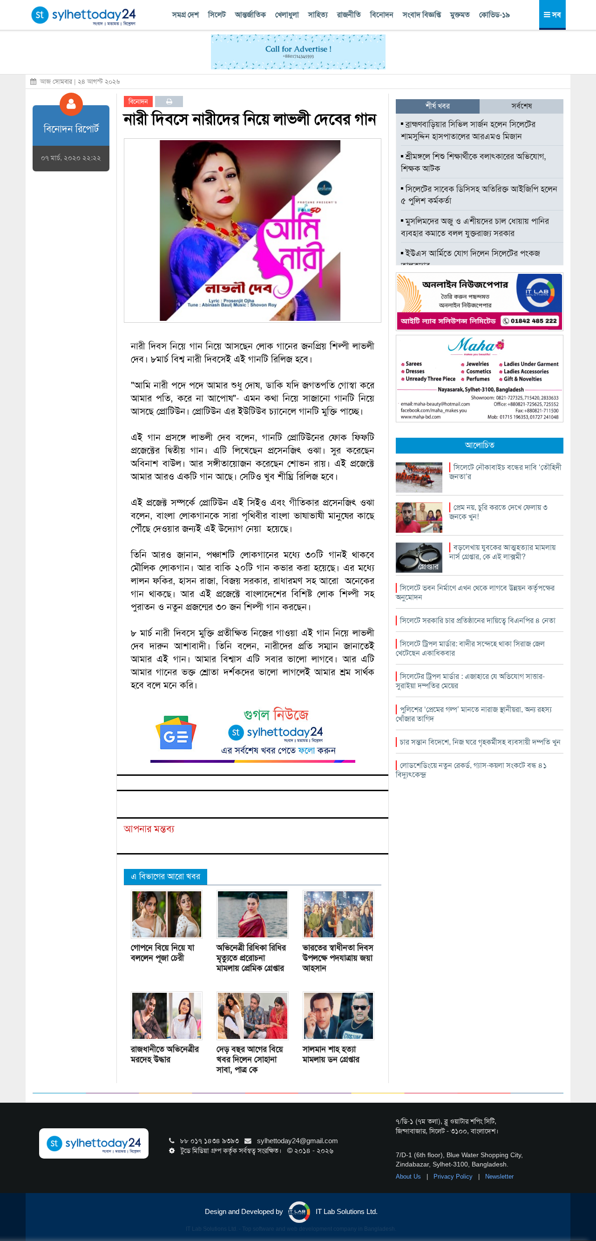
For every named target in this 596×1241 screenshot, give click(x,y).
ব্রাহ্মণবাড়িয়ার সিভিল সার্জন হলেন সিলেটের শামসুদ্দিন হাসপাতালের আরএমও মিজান (468, 130)
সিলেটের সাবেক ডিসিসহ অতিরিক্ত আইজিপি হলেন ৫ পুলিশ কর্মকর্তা (479, 195)
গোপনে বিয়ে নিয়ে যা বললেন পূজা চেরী (162, 952)
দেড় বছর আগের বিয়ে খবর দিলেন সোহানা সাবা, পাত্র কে (250, 1059)
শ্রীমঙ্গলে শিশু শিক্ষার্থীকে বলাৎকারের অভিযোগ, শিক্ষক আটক (473, 162)
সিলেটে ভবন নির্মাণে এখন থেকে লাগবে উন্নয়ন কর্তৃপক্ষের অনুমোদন (475, 592)
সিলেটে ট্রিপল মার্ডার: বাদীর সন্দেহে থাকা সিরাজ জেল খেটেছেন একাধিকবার (470, 648)
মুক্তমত (460, 15)
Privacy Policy (453, 1176)
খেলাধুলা (287, 15)
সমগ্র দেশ (185, 15)
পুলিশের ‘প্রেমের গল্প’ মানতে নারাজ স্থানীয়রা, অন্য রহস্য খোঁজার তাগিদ (474, 714)
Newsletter (499, 1176)
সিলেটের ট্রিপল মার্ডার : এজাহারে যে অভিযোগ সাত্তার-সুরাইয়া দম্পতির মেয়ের (470, 681)
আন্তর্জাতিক (250, 15)
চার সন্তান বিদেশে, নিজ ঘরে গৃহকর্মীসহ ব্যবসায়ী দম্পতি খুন (480, 742)
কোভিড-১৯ (494, 15)
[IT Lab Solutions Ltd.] (479, 301)
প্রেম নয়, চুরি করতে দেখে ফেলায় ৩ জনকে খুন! (498, 512)
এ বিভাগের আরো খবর (165, 876)
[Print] (169, 101)
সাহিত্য (318, 15)
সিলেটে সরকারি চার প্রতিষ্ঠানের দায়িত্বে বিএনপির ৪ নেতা (477, 620)
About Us (409, 1176)
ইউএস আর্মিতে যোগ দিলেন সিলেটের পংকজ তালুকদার (470, 259)
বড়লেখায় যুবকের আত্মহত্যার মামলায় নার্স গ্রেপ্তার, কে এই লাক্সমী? (502, 552)
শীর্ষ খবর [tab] (438, 106)
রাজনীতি (349, 15)
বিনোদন (381, 15)
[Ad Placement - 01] (298, 51)
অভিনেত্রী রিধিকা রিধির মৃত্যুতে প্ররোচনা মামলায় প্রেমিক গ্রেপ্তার (251, 958)
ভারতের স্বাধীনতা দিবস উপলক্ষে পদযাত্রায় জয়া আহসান (338, 958)
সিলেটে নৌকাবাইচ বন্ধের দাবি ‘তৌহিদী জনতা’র (505, 471)
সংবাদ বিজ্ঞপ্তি (422, 15)
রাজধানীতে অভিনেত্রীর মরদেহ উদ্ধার (165, 1054)
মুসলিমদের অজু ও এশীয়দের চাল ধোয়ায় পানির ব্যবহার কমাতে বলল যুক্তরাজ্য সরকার (475, 227)
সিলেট (217, 15)
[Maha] (479, 378)
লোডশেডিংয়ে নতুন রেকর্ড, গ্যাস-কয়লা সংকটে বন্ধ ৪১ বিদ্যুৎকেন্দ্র (471, 770)
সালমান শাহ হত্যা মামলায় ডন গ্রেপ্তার (331, 1054)
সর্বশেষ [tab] (522, 106)
